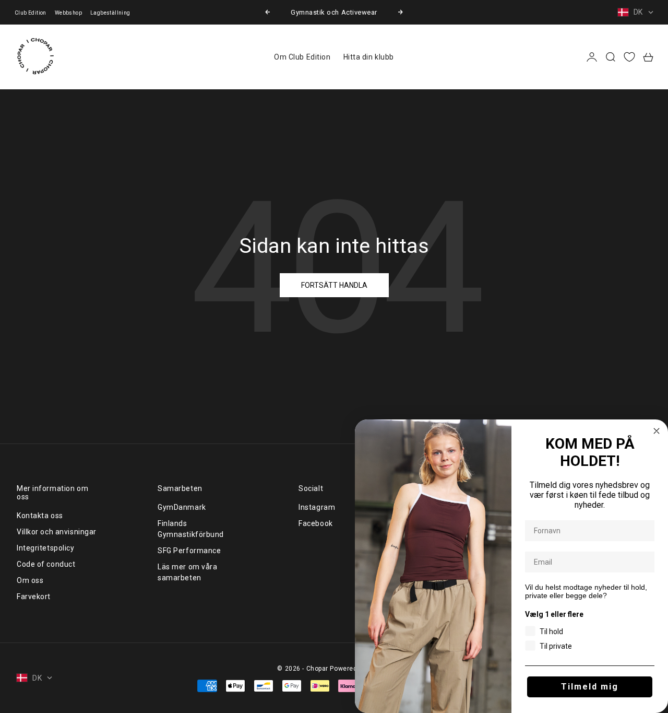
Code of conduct (46, 564)
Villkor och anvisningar (57, 532)
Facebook (315, 523)
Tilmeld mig (589, 687)
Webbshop (68, 13)
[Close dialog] (656, 431)
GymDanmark (182, 507)
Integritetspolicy (46, 548)
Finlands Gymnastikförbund (191, 529)
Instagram (317, 507)
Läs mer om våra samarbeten (187, 572)
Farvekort (34, 596)
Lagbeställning (110, 13)
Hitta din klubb (368, 57)
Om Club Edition (302, 57)
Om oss (30, 580)
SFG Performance (189, 550)
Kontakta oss (40, 515)
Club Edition (30, 13)
